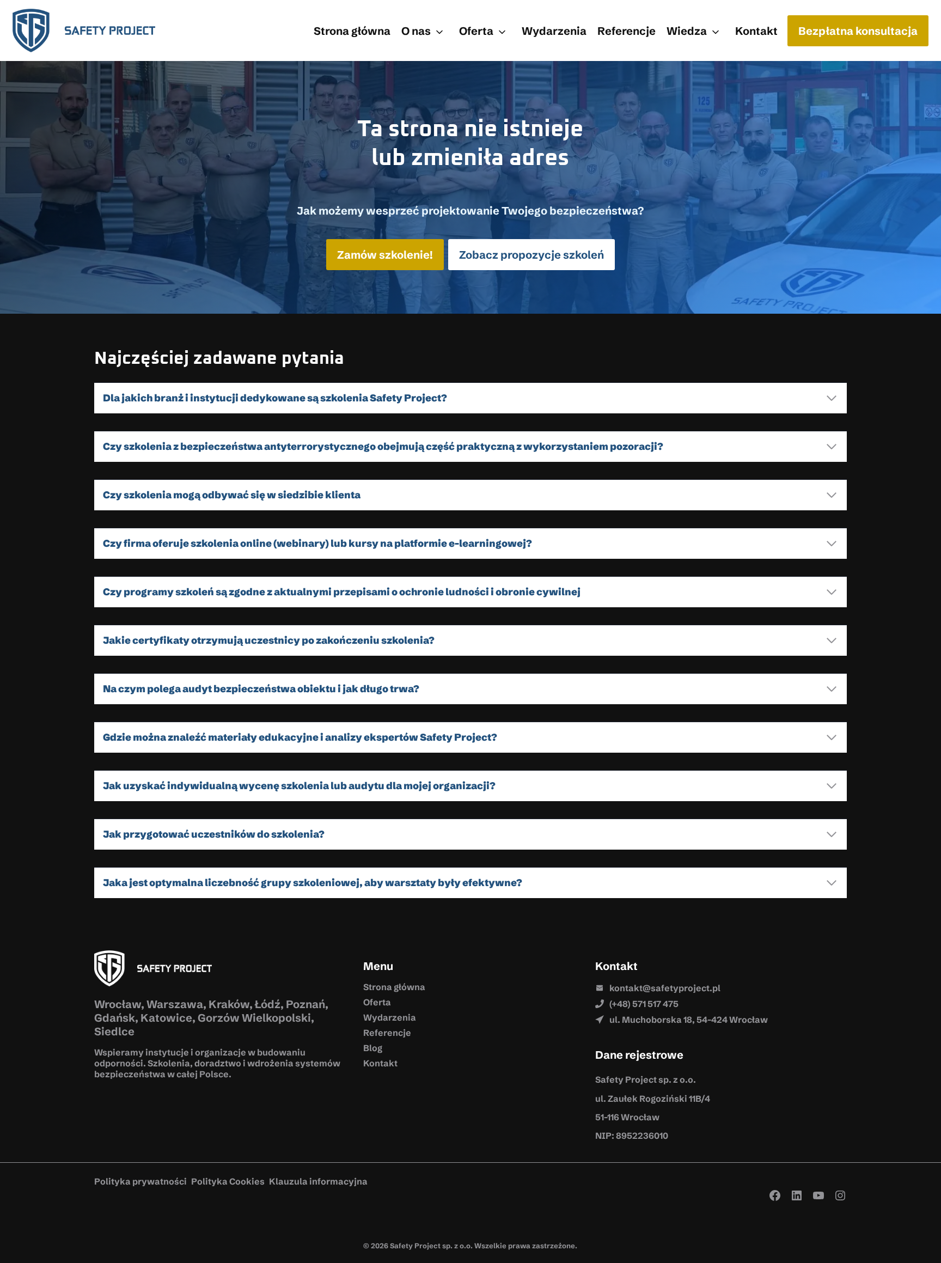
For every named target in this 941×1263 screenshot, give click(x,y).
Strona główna (352, 31)
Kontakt (756, 31)
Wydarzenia (554, 31)
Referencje (626, 31)
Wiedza (687, 31)
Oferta (476, 31)
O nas (416, 31)
